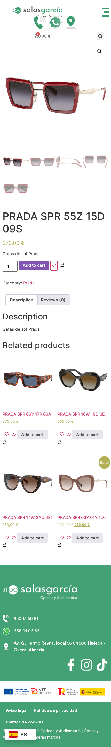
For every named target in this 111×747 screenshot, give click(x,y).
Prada (29, 283)
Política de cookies (24, 722)
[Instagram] (86, 664)
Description (21, 299)
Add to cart (34, 265)
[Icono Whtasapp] (55, 22)
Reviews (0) (53, 299)
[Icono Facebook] (71, 664)
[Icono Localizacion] (71, 22)
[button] (100, 36)
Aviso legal (16, 710)
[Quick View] (13, 434)
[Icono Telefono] (40, 22)
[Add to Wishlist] (54, 266)
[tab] (21, 299)
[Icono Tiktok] (102, 664)
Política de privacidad (55, 710)
